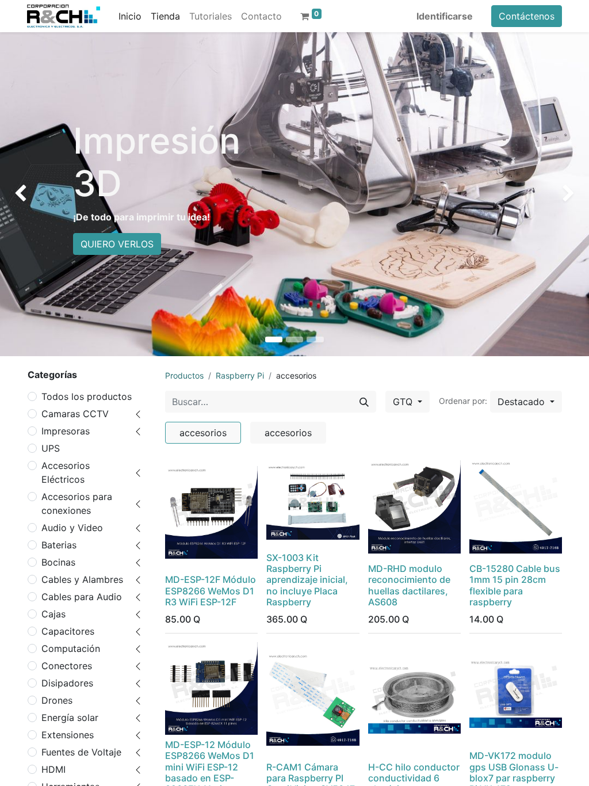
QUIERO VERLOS (117, 244)
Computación (70, 648)
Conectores (66, 665)
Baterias (59, 545)
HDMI (53, 769)
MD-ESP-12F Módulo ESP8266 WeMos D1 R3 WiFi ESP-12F (210, 590)
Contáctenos (526, 16)
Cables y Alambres (82, 579)
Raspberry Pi (240, 375)
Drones (56, 700)
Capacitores (67, 631)
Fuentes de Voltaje (81, 752)
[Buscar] (364, 402)
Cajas (53, 614)
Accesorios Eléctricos (65, 472)
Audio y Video (72, 527)
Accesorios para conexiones (76, 503)
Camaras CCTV (75, 413)
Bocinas (58, 562)
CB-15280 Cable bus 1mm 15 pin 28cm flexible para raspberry (514, 585)
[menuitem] (130, 16)
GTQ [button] (404, 401)
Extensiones (67, 735)
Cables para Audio (81, 596)
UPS (50, 448)
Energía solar (69, 717)
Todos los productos (86, 396)
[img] (23, 194)
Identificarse (444, 16)
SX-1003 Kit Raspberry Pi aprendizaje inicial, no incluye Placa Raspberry (307, 580)
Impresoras (65, 431)
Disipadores (67, 683)
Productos (184, 375)
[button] (526, 402)
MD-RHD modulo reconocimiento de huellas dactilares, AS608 (409, 585)
